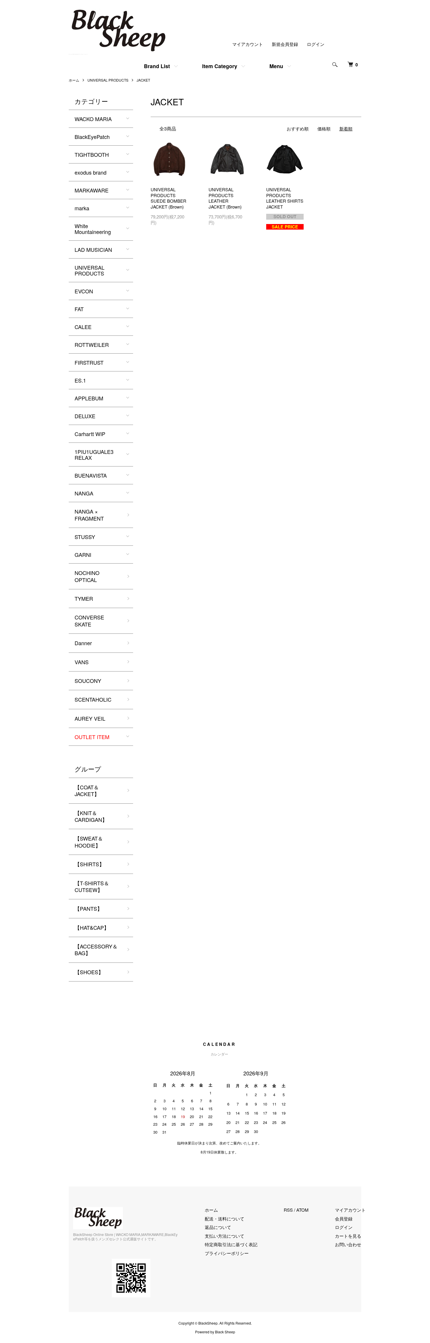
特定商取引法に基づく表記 (231, 1244)
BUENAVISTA (91, 475)
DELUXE (85, 416)
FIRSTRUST (89, 362)
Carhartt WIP (90, 434)
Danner (83, 643)
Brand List (157, 66)
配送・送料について (224, 1218)
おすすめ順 (298, 128)
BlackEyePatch (92, 136)
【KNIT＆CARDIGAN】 (91, 816)
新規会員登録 (285, 44)
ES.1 (80, 380)
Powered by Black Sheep (215, 1332)
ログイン (315, 44)
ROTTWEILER (92, 344)
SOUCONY (88, 680)
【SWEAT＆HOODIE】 (89, 841)
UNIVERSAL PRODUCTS (107, 80)
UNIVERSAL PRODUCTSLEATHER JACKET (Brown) (225, 198)
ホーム (74, 80)
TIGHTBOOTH (92, 154)
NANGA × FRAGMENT (89, 514)
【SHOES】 (89, 972)
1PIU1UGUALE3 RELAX (94, 454)
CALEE (83, 326)
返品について (218, 1227)
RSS (288, 1210)
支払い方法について (224, 1236)
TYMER (84, 598)
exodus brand (90, 172)
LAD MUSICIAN (93, 249)
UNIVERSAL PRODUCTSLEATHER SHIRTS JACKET (284, 198)
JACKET (143, 80)
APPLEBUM (89, 398)
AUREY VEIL (90, 718)
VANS (82, 662)
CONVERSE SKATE (89, 620)
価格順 (324, 128)
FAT (79, 309)
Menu (276, 66)
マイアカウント (247, 44)
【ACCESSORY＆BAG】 (96, 949)
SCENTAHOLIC (93, 699)
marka (82, 208)
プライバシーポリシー (227, 1253)
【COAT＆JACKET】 (87, 790)
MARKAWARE (92, 190)
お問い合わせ (348, 1244)
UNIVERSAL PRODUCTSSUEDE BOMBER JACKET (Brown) (168, 198)
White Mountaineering (93, 228)
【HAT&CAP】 (92, 927)
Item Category (219, 66)
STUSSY (85, 536)
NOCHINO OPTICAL (87, 576)
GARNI (83, 554)
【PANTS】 (88, 908)
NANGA (84, 493)
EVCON (84, 291)
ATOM (302, 1210)
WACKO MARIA (93, 119)
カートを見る (348, 1236)
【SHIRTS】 (89, 864)
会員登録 (343, 1218)
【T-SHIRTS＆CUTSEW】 (92, 886)
